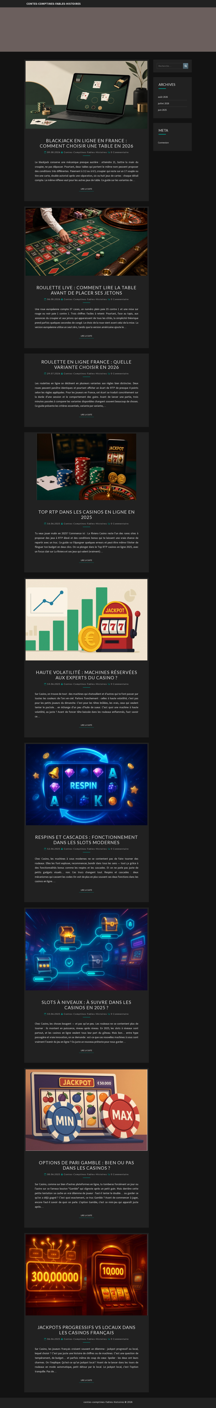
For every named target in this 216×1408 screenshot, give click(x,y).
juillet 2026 (163, 103)
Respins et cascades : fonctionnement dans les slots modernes (86, 839)
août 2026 (163, 96)
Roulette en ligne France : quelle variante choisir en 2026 (86, 364)
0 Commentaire (120, 152)
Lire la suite (87, 188)
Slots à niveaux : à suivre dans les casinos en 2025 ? (86, 1005)
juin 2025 (162, 109)
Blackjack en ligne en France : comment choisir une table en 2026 (86, 143)
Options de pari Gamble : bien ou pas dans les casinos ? (86, 1165)
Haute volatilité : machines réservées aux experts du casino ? (86, 675)
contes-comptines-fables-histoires (53, 3)
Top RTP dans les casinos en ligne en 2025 (86, 514)
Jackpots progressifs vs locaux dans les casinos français (86, 1330)
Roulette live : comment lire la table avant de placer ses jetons (86, 290)
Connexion (163, 142)
